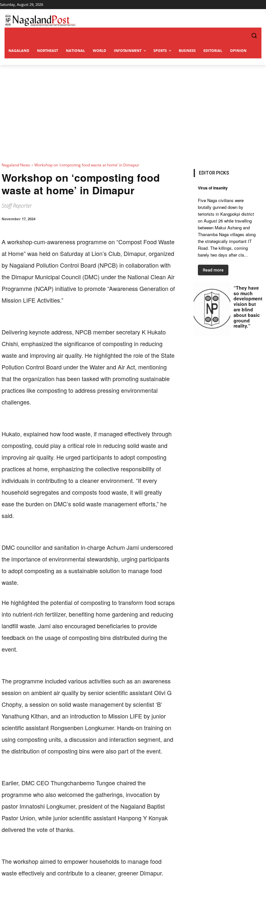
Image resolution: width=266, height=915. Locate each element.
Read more (213, 270)
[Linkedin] (91, 898)
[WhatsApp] (76, 898)
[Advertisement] (133, 113)
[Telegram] (121, 898)
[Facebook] (46, 898)
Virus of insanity (213, 188)
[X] (61, 898)
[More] (136, 898)
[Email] (106, 898)
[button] (240, 35)
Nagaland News (16, 165)
